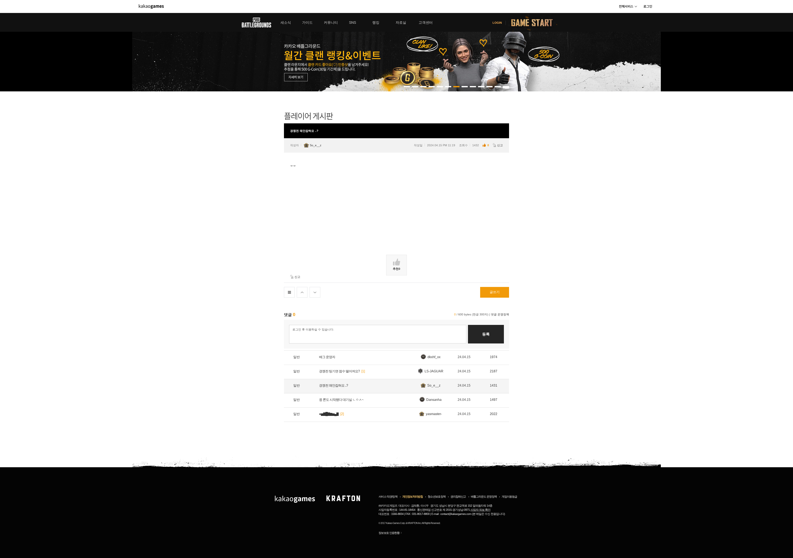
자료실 (401, 23)
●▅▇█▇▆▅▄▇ (329, 414)
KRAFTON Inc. (414, 523)
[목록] (289, 292)
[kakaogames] (151, 6)
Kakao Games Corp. (395, 523)
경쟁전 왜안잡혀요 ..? (333, 385)
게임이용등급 (509, 496)
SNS (352, 23)
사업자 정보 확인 (480, 509)
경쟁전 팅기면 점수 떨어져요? (339, 371)
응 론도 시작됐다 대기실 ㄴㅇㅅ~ (341, 399)
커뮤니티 (331, 23)
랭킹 (375, 23)
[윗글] (302, 292)
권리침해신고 (458, 496)
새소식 (285, 23)
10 (489, 86)
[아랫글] (315, 292)
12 (506, 86)
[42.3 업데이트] (423, 52)
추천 (396, 268)
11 (498, 86)
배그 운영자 (327, 357)
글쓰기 (495, 292)
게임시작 (534, 22)
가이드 (307, 23)
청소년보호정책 (436, 496)
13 (506, 87)
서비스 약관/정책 (388, 496)
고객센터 (426, 23)
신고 (500, 145)
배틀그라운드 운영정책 (484, 496)
